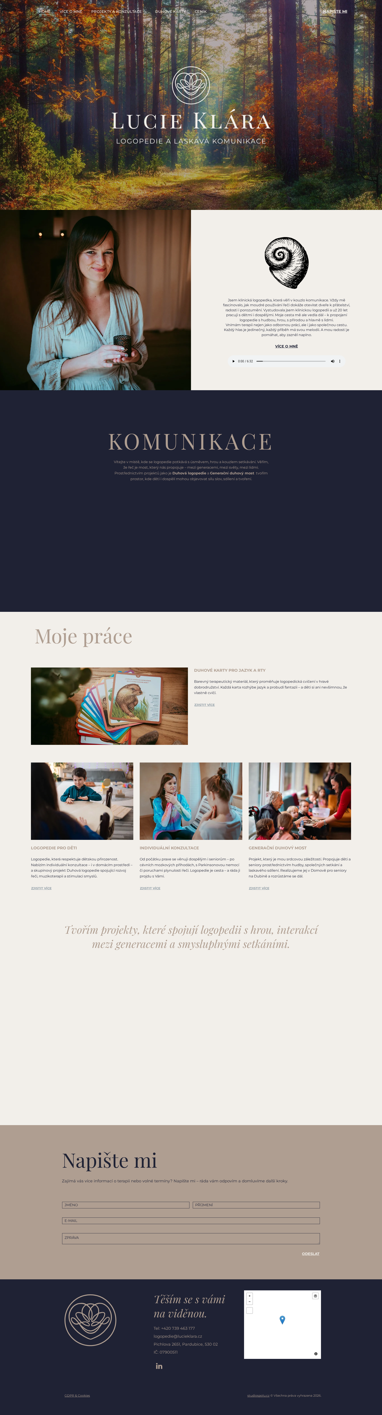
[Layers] (315, 1296)
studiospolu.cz (258, 1396)
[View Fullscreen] (249, 1310)
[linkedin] (159, 1367)
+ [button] (249, 1296)
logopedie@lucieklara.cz (178, 1336)
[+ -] (282, 1324)
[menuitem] (44, 11)
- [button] (249, 1302)
